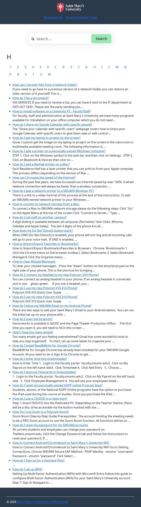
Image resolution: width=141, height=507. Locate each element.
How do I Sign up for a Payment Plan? (38, 460)
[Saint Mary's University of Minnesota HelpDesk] (70, 7)
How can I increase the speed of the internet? (43, 178)
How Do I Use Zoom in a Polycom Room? (40, 412)
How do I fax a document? (30, 98)
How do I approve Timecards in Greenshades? (44, 372)
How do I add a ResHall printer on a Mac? (41, 164)
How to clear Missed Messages (33, 261)
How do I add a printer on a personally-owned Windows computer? (59, 151)
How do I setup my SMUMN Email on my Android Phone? (51, 306)
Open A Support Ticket (81, 17)
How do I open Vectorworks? (32, 319)
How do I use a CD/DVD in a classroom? (39, 399)
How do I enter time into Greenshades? (39, 359)
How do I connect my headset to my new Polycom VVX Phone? (55, 275)
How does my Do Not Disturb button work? (42, 231)
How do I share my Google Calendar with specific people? (52, 124)
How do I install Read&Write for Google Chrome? (46, 345)
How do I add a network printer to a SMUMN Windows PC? (53, 191)
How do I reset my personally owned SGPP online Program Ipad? (57, 385)
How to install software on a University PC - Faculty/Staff (51, 111)
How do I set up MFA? (27, 469)
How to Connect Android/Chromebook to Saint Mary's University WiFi (60, 443)
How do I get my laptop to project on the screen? (46, 138)
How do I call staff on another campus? (39, 217)
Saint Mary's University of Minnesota (42, 502)
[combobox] (70, 38)
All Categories (53, 17)
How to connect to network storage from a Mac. (46, 204)
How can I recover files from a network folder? (44, 85)
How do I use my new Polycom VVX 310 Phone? (45, 297)
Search (101, 38)
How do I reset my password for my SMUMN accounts (50, 425)
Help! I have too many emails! (32, 332)
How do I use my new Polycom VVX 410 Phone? (45, 288)
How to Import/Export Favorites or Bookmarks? (45, 244)
